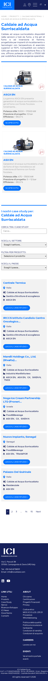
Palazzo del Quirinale (17, 472)
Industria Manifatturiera (18, 374)
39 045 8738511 (13, 569)
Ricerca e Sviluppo (9, 608)
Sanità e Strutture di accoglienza (23, 296)
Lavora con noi (29, 645)
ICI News (5, 610)
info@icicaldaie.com (16, 572)
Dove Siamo (6, 613)
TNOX (7, 380)
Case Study (6, 602)
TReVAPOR (22, 454)
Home (4, 16)
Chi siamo (27, 597)
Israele (9, 407)
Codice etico (28, 610)
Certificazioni (29, 599)
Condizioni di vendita (32, 631)
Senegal (10, 442)
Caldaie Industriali (32, 16)
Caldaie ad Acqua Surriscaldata (23, 292)
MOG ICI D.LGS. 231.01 (33, 612)
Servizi (4, 605)
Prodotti (14, 16)
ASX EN (8, 160)
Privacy (26, 605)
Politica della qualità (32, 623)
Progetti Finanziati (31, 602)
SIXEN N (36, 377)
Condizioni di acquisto (33, 634)
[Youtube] (8, 580)
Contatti (5, 616)
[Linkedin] (2, 580)
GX (28, 377)
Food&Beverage (14, 415)
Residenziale (12, 485)
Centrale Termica (14, 282)
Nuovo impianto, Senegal (19, 436)
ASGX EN (9, 94)
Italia (8, 288)
